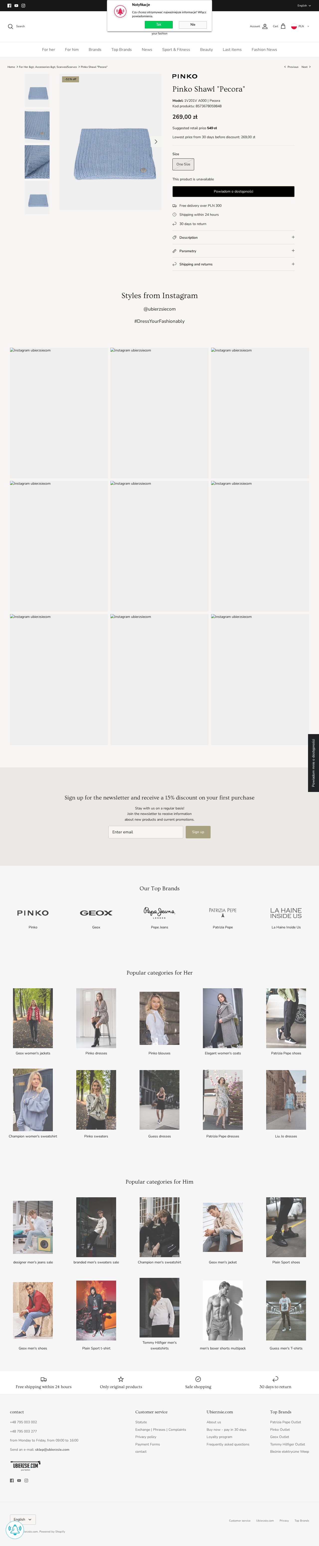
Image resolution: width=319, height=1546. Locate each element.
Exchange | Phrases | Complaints (160, 1429)
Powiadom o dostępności (233, 191)
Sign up (198, 832)
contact (141, 1451)
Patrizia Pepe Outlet (285, 1422)
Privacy (284, 1521)
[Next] (156, 141)
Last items (232, 49)
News (147, 49)
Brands (95, 49)
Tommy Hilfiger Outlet (287, 1444)
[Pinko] (184, 78)
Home (11, 67)
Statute (141, 1422)
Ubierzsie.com (265, 1521)
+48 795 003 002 (23, 1422)
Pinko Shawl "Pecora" (94, 67)
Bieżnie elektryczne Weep (289, 1451)
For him (72, 49)
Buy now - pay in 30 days (226, 1429)
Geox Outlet (279, 1437)
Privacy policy (145, 1437)
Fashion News (264, 49)
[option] (110, 142)
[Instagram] (23, 5)
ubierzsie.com (29, 1532)
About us (214, 1422)
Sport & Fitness (176, 49)
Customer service (239, 1521)
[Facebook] (9, 5)
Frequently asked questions (228, 1444)
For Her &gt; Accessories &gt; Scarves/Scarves (48, 67)
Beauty (206, 49)
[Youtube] (16, 5)
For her (48, 49)
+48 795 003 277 (23, 1431)
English (302, 5)
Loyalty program (219, 1437)
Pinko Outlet (280, 1429)
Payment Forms (147, 1444)
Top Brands (121, 49)
